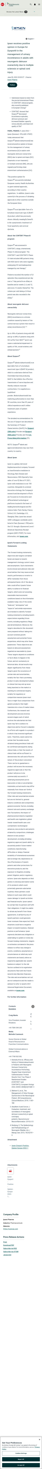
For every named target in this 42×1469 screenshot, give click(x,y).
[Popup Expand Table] (32, 1006)
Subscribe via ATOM (10, 1252)
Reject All (21, 1459)
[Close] (39, 1439)
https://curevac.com (10, 1229)
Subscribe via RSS (10, 1248)
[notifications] (35, 4)
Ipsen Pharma (12, 80)
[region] (21, 1453)
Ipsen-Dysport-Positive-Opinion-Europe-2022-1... (10, 1187)
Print (5, 1242)
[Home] (10, 4)
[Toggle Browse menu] (34, 11)
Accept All (21, 1465)
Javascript (7, 1255)
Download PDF (8, 1245)
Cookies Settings (21, 1453)
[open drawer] (39, 4)
